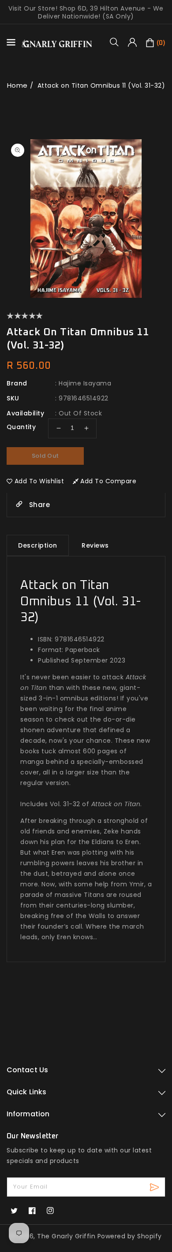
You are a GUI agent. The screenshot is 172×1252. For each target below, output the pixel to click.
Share (38, 504)
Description (37, 545)
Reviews (95, 545)
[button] (117, 42)
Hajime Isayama (85, 383)
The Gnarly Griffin (66, 1236)
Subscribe (155, 1187)
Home (17, 85)
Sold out (45, 456)
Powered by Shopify (129, 1236)
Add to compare (108, 481)
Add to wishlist (39, 481)
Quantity (21, 426)
